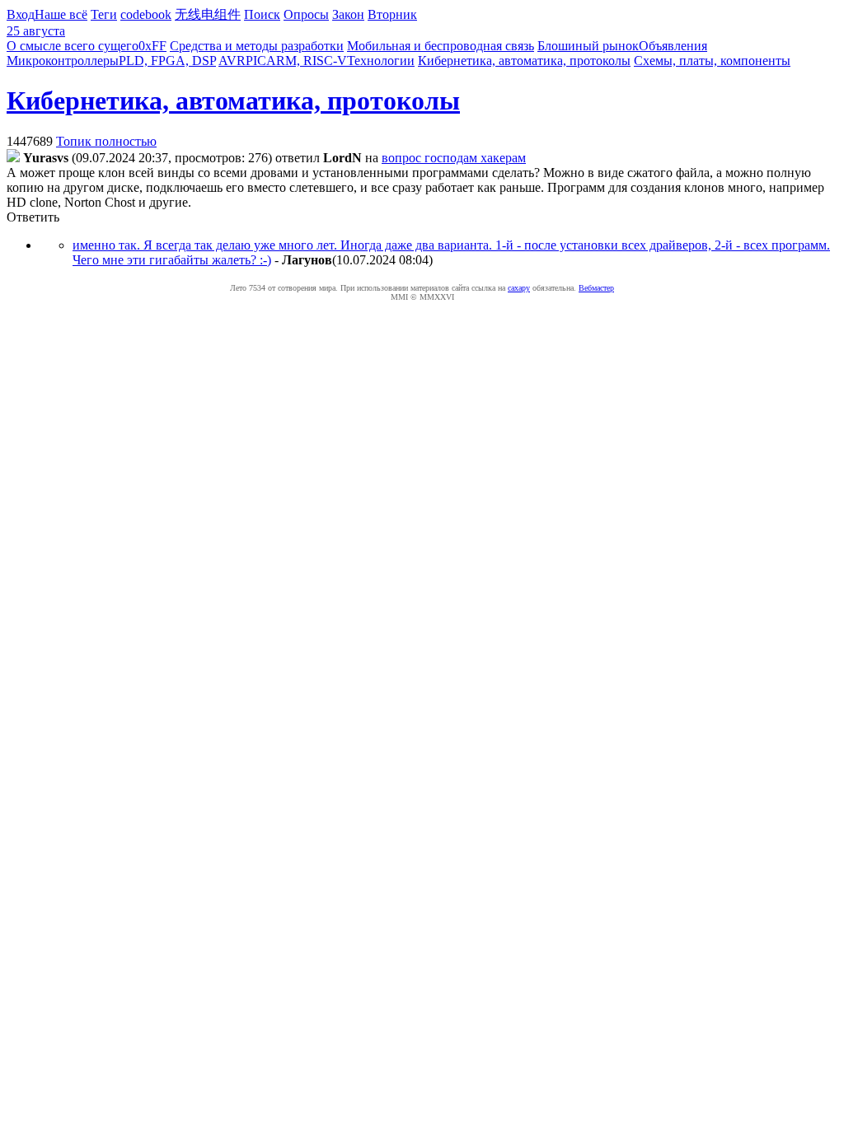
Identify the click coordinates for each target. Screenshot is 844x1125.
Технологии (381, 61)
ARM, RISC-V (306, 61)
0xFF (152, 46)
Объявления (673, 46)
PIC (256, 61)
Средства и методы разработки (257, 46)
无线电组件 (208, 14)
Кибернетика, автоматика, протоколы (524, 61)
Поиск (262, 14)
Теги (104, 14)
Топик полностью (106, 141)
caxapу (519, 287)
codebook (145, 14)
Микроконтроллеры (63, 61)
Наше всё (61, 14)
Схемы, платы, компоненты (712, 61)
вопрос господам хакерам (454, 158)
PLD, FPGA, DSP (167, 61)
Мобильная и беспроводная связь (440, 46)
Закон (348, 14)
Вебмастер (596, 287)
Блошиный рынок (588, 46)
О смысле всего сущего (72, 46)
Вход (21, 14)
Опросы (306, 14)
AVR (232, 61)
